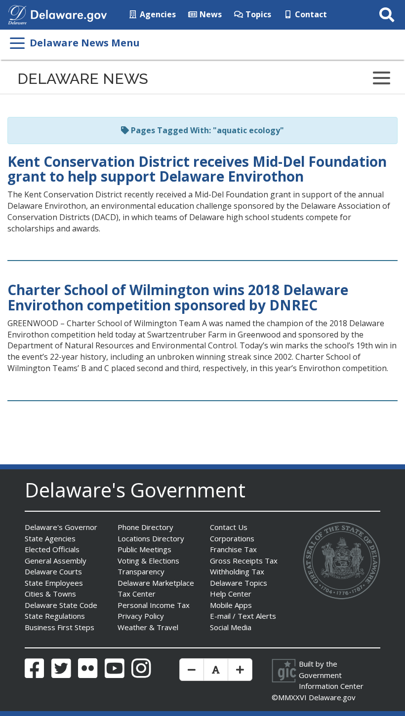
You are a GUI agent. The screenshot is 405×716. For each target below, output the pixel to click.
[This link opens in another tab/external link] (17, 13)
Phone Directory (145, 527)
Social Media (230, 627)
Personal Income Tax (154, 605)
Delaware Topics (238, 583)
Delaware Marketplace (156, 583)
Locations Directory (151, 538)
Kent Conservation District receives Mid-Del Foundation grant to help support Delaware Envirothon (197, 169)
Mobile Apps (231, 605)
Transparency (141, 571)
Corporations (232, 538)
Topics (257, 14)
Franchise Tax (233, 549)
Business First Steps (59, 627)
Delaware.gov (332, 697)
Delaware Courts (53, 571)
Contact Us (228, 527)
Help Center (230, 594)
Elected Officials (52, 549)
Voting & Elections (148, 560)
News (210, 14)
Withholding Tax (237, 571)
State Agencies (50, 538)
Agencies (157, 14)
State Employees (54, 583)
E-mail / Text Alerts (243, 616)
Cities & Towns (50, 594)
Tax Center (137, 594)
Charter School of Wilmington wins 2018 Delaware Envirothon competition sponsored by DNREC (177, 297)
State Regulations (55, 616)
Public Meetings (144, 549)
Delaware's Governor (61, 527)
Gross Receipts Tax (244, 560)
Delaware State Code (61, 605)
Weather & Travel (148, 627)
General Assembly (55, 560)
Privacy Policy (141, 616)
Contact (310, 14)
